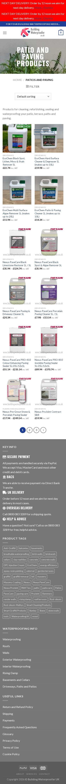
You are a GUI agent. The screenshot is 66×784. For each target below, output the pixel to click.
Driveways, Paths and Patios (20, 686)
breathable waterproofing (16, 554)
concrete (33, 559)
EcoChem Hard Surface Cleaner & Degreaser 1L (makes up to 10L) (47, 161)
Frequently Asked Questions (20, 727)
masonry (41, 576)
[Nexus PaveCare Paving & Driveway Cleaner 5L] (17, 291)
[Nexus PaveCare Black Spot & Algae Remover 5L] (49, 242)
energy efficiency (48, 565)
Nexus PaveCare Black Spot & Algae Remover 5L (48, 264)
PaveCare (9, 593)
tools (6, 616)
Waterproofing (12, 639)
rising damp (25, 599)
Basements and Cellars (16, 679)
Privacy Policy (11, 740)
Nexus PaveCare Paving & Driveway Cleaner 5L (16, 313)
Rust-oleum (55, 599)
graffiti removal (21, 576)
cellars (7, 559)
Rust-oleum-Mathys (13, 605)
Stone (42, 610)
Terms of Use (11, 747)
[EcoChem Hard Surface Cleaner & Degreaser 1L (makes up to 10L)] (49, 138)
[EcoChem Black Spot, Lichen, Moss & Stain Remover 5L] (17, 138)
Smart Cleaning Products (39, 605)
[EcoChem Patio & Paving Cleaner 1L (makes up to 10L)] (49, 190)
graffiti (7, 576)
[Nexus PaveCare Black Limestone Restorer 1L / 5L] (17, 242)
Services (31, 774)
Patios (58, 588)
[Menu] (5, 32)
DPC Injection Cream (14, 565)
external (30, 571)
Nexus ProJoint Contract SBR (48, 413)
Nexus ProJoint (11, 588)
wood (35, 616)
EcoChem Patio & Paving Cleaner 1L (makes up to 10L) (48, 213)
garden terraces (46, 571)
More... (38, 7)
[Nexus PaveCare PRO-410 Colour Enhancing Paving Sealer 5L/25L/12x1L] (17, 340)
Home (17, 79)
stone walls (53, 610)
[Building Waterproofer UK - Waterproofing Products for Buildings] (33, 33)
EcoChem (32, 565)
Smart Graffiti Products (15, 610)
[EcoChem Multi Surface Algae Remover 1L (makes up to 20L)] (17, 190)
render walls (10, 599)
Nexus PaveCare (41, 582)
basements (36, 548)
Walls (6, 652)
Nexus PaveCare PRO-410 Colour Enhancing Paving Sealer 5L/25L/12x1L (17, 362)
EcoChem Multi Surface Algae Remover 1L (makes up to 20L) (16, 213)
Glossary (8, 734)
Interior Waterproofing (16, 666)
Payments (9, 720)
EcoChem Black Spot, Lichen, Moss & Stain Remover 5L (14, 161)
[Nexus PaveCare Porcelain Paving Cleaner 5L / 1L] (49, 291)
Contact (44, 774)
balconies (23, 548)
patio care (47, 588)
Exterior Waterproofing (17, 659)
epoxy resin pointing (13, 571)
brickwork (51, 554)
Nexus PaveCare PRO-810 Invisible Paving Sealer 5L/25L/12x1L (49, 362)
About (20, 774)
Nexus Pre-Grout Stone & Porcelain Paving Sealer (16, 413)
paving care (22, 593)
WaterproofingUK (20, 616)
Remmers (47, 593)
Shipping (8, 713)
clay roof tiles (19, 559)
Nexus (27, 582)
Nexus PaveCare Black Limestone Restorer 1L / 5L (17, 264)
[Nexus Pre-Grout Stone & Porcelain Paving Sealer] (17, 391)
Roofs (6, 646)
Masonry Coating (12, 582)
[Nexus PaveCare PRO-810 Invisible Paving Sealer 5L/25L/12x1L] (49, 340)
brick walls (37, 554)
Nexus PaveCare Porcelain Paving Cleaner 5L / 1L (48, 313)
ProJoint (35, 593)
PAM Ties (26, 588)
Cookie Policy (11, 754)
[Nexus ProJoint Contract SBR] (49, 391)
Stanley (32, 610)
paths (36, 588)
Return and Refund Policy (18, 707)
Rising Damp (10, 673)
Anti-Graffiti (10, 548)
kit (33, 576)
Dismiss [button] (48, 7)
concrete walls (48, 559)
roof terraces (40, 599)
